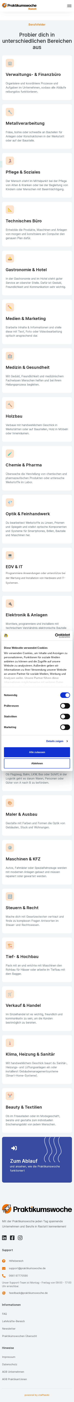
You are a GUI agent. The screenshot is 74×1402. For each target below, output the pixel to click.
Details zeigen (54, 741)
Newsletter (8, 1328)
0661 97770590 (18, 1275)
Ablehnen (37, 763)
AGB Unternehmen (13, 1371)
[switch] (65, 706)
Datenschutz (9, 1364)
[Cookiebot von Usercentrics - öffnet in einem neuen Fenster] (55, 635)
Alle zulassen (37, 752)
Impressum (8, 1357)
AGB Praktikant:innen (14, 1379)
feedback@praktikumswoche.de (28, 1293)
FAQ (4, 1313)
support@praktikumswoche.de (27, 1268)
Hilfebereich (16, 1260)
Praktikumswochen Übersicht (19, 1336)
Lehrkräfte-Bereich (13, 1321)
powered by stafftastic (37, 1395)
